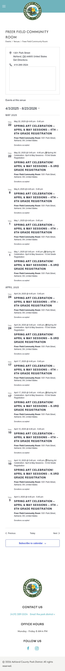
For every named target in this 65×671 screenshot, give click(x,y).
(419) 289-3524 (19, 614)
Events (8, 41)
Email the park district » (42, 614)
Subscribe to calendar (31, 543)
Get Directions (20, 59)
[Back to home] (32, 11)
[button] (4, 6)
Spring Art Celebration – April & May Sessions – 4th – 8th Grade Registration (36, 129)
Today (32, 533)
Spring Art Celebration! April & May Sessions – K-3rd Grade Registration (36, 166)
